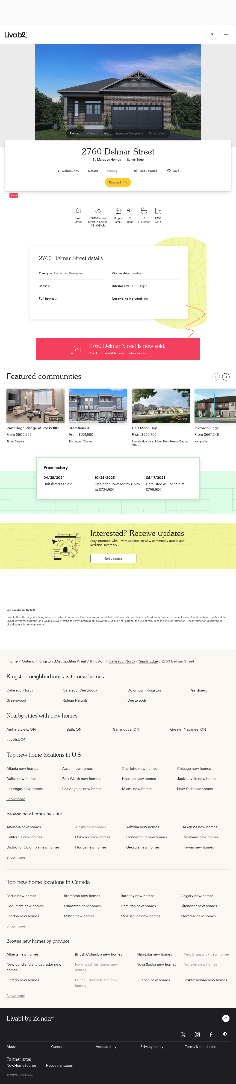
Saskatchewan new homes (205, 980)
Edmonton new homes (82, 906)
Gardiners (199, 690)
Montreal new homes (198, 916)
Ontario (28, 661)
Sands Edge (135, 159)
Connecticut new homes (146, 837)
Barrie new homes (21, 896)
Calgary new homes (197, 896)
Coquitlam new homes (25, 906)
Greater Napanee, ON (188, 729)
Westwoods (137, 700)
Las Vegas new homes (24, 789)
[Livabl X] (183, 1034)
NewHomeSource (21, 1065)
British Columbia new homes (98, 954)
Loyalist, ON (16, 739)
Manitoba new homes (154, 954)
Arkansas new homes (200, 827)
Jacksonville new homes (197, 778)
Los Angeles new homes (82, 789)
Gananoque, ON (126, 729)
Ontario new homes (22, 980)
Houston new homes (139, 778)
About (11, 1046)
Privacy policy (151, 1046)
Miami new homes (137, 789)
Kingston (97, 661)
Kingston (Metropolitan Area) (62, 661)
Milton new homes (79, 916)
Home (13, 661)
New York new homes (195, 789)
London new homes (22, 916)
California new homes (24, 837)
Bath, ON (74, 729)
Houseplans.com (59, 1065)
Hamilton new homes (138, 906)
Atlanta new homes (22, 768)
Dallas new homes (21, 778)
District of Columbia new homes (32, 847)
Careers (57, 1046)
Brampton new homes (82, 896)
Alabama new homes (23, 827)
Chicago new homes (194, 768)
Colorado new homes (92, 837)
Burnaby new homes (137, 896)
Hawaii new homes (198, 847)
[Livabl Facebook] (211, 1034)
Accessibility (106, 1046)
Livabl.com (13, 624)
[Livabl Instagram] (197, 1034)
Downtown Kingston (144, 690)
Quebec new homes (153, 980)
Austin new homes (77, 768)
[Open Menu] (225, 34)
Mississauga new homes (140, 916)
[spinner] (212, 34)
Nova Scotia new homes (156, 964)
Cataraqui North (122, 661)
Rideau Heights (75, 700)
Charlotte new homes (139, 768)
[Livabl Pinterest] (225, 1034)
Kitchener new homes (199, 906)
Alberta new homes (22, 954)
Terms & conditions (200, 1046)
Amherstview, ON (21, 729)
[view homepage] (16, 35)
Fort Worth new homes (81, 778)
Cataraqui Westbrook (80, 690)
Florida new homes (90, 847)
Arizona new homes (142, 827)
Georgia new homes (142, 847)
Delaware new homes (200, 837)
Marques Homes (109, 159)
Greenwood (16, 700)
